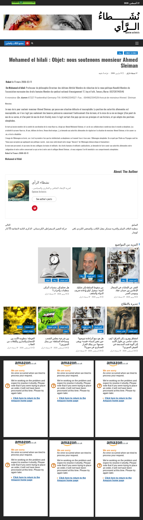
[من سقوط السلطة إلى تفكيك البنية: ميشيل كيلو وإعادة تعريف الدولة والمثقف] (88, 265)
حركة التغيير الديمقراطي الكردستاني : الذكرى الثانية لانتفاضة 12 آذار (36, 226)
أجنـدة (100, 276)
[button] (137, 43)
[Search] (32, 43)
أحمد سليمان (132, 280)
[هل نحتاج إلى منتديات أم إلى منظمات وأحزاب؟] (54, 265)
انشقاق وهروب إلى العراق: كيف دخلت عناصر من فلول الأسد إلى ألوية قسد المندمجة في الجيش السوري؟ (123, 343)
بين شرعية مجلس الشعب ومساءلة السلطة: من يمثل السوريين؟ (56, 341)
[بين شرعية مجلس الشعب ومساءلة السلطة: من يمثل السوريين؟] (54, 320)
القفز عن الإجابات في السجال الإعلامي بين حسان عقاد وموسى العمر (124, 290)
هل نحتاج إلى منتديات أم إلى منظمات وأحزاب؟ (56, 289)
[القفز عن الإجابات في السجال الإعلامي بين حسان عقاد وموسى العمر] (123, 265)
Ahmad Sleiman (130, 53)
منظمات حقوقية (28, 331)
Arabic (15, 2)
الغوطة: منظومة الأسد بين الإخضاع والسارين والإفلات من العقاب (21, 341)
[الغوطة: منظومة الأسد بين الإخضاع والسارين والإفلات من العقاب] (19, 320)
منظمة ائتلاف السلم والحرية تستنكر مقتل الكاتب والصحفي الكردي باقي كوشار (105, 228)
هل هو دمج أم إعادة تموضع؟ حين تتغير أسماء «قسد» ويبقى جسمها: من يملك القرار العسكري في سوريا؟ (89, 343)
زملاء (120, 53)
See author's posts (44, 199)
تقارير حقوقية (121, 331)
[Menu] (137, 43)
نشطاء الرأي (130, 73)
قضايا (100, 280)
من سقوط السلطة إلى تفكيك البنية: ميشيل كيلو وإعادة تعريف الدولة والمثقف (88, 290)
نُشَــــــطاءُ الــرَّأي (119, 20)
